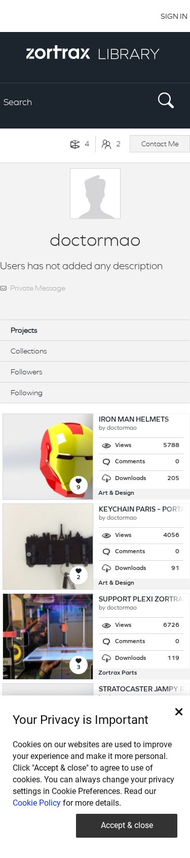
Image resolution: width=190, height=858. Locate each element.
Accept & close (127, 825)
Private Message (37, 287)
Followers (26, 371)
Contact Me (160, 144)
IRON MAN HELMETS (134, 420)
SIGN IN (174, 16)
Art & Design (116, 493)
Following (27, 392)
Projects (24, 330)
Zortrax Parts (117, 673)
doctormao (122, 428)
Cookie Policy (37, 803)
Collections (29, 350)
